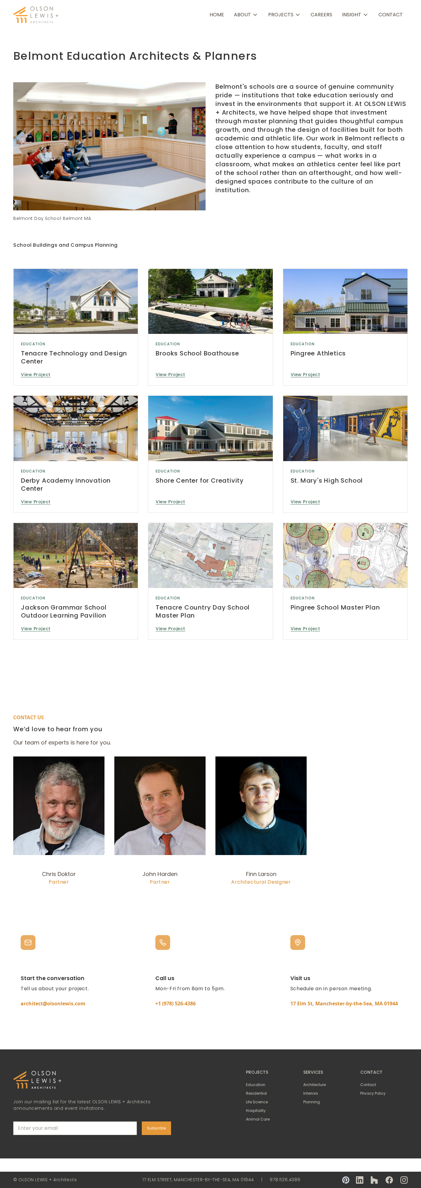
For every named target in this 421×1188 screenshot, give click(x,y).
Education (33, 344)
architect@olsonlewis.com (53, 1003)
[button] (246, 14)
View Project (36, 374)
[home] (36, 14)
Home (217, 14)
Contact (390, 14)
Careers (321, 14)
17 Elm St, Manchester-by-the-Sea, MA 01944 (344, 1003)
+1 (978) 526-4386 (175, 1003)
